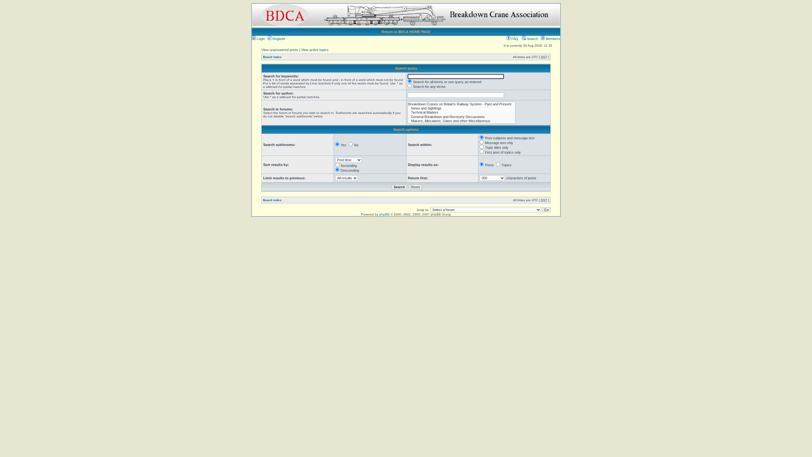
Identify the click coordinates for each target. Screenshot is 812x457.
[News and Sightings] (461, 108)
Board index (272, 57)
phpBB (384, 214)
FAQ (514, 39)
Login (260, 39)
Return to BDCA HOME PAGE (406, 32)
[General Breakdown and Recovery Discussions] (461, 117)
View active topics (315, 50)
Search (532, 39)
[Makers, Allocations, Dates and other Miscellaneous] (461, 121)
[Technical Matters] (461, 112)
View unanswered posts (279, 50)
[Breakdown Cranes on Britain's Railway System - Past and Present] (461, 104)
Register (278, 39)
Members (552, 39)
